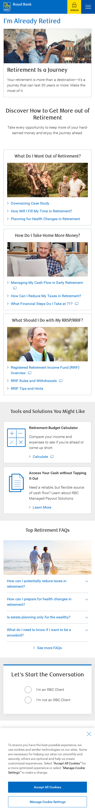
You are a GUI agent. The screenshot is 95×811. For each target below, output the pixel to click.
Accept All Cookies (47, 787)
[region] (47, 769)
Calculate (40, 456)
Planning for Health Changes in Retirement (45, 219)
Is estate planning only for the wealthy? (39, 617)
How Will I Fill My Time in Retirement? (41, 211)
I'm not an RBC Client (53, 700)
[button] (74, 7)
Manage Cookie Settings (47, 802)
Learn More (42, 507)
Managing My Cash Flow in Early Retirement (47, 282)
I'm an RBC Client (50, 689)
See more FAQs (49, 648)
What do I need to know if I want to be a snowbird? (39, 632)
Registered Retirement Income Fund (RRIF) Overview (45, 370)
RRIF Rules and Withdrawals (34, 381)
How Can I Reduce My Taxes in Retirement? (46, 296)
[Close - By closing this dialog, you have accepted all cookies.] (89, 734)
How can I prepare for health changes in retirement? (39, 602)
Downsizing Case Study (30, 203)
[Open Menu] (88, 7)
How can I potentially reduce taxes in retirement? (36, 584)
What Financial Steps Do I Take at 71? (42, 304)
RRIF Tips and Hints (27, 388)
